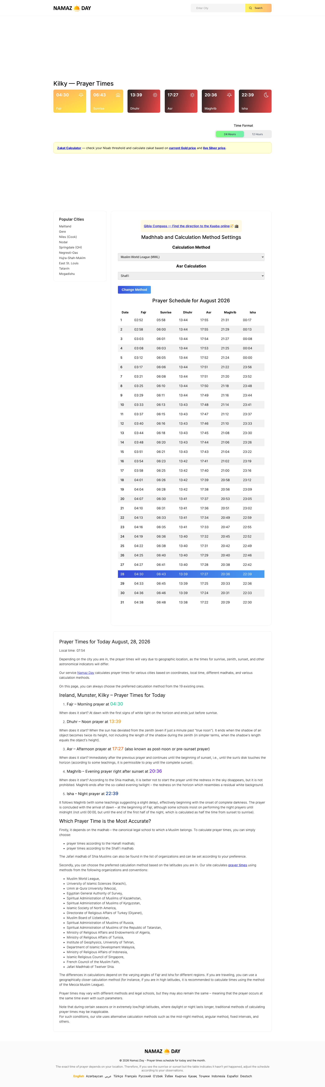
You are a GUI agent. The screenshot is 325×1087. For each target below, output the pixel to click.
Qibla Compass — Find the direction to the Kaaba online (187, 226)
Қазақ (192, 1076)
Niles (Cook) (68, 237)
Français (131, 1076)
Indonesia (218, 1076)
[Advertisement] (162, 49)
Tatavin (64, 268)
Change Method (134, 290)
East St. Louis (68, 263)
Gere (62, 231)
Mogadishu (67, 274)
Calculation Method (191, 247)
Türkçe (118, 1076)
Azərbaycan (94, 1076)
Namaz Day (85, 673)
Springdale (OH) (70, 247)
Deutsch (246, 1076)
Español (232, 1076)
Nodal (63, 242)
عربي (108, 1076)
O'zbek (158, 1076)
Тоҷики (204, 1076)
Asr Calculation (191, 266)
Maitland (65, 226)
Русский (145, 1076)
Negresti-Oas (68, 252)
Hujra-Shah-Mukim (72, 258)
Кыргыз (180, 1076)
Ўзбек (169, 1076)
